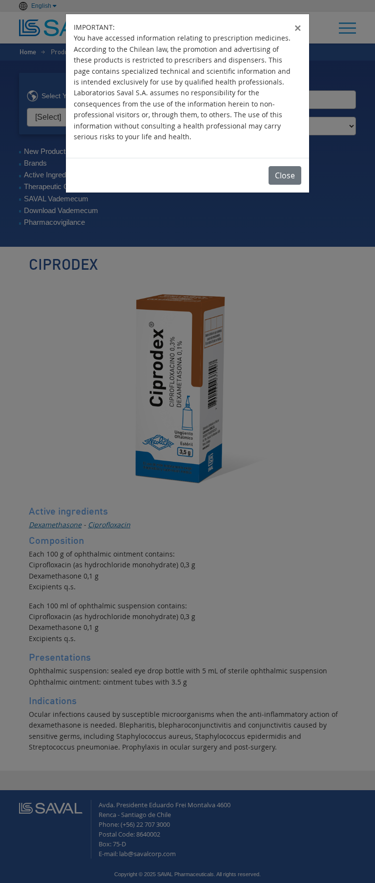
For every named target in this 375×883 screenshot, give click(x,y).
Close (285, 175)
